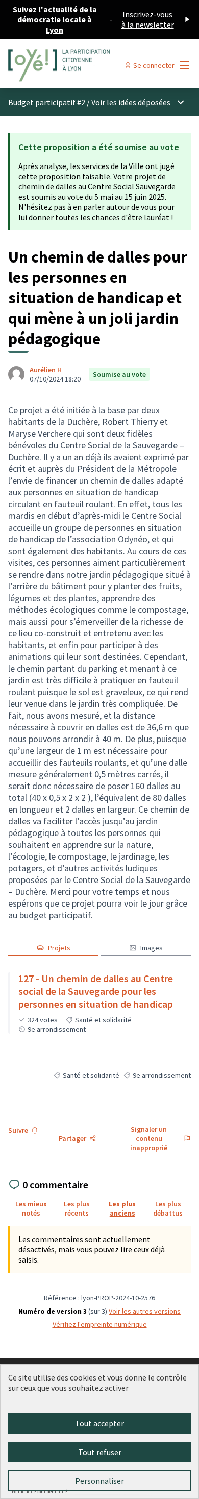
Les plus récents (77, 1208)
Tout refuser (99, 1452)
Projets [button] (59, 948)
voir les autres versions (145, 1311)
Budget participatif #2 (46, 102)
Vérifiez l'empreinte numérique (100, 1324)
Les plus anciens (122, 1208)
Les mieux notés (31, 1208)
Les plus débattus (168, 1208)
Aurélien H (46, 369)
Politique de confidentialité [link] (39, 1491)
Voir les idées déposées (130, 102)
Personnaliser (99, 1481)
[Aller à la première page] (75, 65)
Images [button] (151, 948)
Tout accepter (99, 1423)
